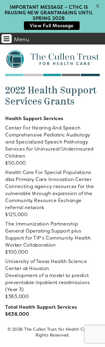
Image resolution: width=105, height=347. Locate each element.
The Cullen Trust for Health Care (52, 59)
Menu (21, 39)
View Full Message (52, 25)
